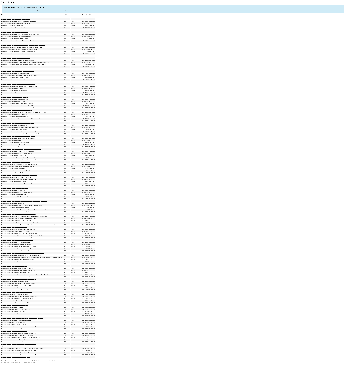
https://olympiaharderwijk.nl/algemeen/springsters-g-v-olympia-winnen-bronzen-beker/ (19, 237)
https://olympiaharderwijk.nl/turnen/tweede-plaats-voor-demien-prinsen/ (16, 300)
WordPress (28, 10)
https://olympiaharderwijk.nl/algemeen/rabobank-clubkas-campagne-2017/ (17, 153)
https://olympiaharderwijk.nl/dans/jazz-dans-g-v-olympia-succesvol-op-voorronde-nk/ (19, 75)
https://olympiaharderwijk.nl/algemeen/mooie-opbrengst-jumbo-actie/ (15, 242)
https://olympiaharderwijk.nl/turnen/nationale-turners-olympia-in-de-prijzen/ (17, 103)
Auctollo (68, 10)
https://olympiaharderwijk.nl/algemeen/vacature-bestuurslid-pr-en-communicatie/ (18, 138)
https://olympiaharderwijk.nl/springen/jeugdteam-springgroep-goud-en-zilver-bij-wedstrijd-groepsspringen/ (23, 339)
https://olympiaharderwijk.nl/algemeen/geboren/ (11, 313)
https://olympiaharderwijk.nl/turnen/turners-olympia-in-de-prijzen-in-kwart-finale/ (18, 40)
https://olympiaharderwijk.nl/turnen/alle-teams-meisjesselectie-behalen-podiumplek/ (18, 350)
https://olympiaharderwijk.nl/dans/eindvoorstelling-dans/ (13, 92)
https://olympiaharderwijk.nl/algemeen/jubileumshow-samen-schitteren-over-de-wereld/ (19, 146)
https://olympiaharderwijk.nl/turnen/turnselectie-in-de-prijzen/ (14, 331)
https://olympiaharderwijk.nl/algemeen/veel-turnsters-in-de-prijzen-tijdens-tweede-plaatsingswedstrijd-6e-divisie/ (24, 81)
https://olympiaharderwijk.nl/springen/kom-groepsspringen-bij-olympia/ (16, 23)
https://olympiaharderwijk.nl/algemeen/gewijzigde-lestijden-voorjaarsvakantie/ (17, 60)
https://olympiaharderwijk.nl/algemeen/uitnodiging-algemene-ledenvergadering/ (18, 71)
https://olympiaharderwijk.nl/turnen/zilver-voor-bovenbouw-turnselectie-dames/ (18, 328)
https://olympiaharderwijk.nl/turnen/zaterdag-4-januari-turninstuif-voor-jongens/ (18, 352)
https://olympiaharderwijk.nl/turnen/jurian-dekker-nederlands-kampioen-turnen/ (18, 84)
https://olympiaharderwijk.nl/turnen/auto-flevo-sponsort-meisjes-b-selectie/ (16, 29)
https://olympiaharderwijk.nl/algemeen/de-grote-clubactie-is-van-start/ (15, 315)
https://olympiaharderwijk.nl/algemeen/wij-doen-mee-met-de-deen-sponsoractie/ (18, 270)
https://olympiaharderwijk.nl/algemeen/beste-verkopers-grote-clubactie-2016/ (17, 105)
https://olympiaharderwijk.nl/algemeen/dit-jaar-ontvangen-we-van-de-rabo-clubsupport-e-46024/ (21, 235)
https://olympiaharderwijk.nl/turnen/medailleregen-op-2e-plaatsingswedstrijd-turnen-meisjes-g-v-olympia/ (23, 64)
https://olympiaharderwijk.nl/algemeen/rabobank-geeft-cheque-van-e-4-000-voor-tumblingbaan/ (21, 118)
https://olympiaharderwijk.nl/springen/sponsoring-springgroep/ (14, 188)
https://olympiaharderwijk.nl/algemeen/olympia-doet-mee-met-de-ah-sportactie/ (18, 151)
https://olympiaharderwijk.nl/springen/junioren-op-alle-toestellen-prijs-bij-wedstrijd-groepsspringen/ (22, 337)
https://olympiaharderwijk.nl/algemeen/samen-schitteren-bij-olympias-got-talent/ (18, 136)
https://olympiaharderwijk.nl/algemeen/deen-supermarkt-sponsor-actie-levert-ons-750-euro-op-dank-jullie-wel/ (24, 274)
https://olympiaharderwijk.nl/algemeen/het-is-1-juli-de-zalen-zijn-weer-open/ (17, 268)
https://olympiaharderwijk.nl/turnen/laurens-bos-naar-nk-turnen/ (14, 16)
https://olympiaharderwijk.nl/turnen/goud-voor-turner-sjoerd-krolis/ (15, 170)
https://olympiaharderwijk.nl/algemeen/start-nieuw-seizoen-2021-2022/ (16, 285)
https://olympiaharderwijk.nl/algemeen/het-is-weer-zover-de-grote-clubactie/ (17, 335)
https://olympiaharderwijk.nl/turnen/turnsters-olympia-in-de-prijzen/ (15, 116)
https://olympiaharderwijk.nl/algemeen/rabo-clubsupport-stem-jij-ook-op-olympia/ (18, 279)
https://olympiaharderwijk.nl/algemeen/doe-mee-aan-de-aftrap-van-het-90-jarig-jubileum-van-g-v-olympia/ (23, 112)
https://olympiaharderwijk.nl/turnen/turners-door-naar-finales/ (14, 129)
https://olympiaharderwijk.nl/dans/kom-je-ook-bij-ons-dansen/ (14, 27)
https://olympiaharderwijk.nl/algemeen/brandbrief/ (11, 287)
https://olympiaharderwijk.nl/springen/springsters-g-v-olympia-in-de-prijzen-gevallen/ (19, 86)
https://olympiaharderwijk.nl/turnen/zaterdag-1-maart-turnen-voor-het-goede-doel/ (18, 354)
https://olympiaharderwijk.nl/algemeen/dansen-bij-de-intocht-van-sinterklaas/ (17, 240)
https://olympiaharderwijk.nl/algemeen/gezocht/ (11, 140)
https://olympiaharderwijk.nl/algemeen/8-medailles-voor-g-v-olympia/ (16, 289)
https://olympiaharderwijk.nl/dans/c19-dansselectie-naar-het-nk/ (14, 294)
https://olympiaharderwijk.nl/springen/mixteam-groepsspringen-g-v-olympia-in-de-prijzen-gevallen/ (22, 318)
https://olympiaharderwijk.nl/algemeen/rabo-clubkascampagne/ (14, 196)
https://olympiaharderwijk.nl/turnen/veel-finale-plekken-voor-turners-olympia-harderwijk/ (20, 53)
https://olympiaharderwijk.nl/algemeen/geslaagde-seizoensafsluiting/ (15, 309)
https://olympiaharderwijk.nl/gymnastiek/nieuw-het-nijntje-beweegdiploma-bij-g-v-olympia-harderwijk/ (23, 45)
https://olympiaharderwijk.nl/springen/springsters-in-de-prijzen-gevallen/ (16, 292)
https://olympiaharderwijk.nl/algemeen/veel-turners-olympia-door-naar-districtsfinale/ (19, 66)
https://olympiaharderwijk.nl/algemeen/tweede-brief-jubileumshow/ (15, 142)
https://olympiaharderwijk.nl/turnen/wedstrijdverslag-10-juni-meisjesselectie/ (17, 144)
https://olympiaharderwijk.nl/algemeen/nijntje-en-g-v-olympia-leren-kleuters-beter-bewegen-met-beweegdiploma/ (25, 62)
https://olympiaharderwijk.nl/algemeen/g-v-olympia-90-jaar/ (13, 155)
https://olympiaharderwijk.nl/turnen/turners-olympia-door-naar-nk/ (15, 77)
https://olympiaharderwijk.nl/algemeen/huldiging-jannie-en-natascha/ (15, 272)
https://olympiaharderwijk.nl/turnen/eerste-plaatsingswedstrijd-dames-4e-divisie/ (18, 198)
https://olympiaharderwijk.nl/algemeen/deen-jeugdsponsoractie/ (14, 99)
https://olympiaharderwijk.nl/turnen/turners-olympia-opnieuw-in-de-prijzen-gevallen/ (19, 159)
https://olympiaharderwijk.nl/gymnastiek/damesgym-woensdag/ (14, 168)
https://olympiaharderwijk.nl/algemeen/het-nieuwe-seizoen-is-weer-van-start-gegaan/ (19, 21)
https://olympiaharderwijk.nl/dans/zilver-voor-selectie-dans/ (13, 324)
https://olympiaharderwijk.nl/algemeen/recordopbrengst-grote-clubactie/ (16, 320)
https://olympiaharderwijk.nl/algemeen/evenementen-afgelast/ (14, 266)
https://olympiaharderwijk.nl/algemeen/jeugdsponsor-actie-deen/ (14, 32)
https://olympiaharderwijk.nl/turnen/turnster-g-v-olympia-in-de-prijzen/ (16, 220)
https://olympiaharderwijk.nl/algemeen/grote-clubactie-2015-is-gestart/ (16, 36)
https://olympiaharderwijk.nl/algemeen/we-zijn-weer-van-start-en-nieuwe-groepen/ (18, 333)
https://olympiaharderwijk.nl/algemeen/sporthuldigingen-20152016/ (15, 90)
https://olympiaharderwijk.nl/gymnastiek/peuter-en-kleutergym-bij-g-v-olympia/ (18, 68)
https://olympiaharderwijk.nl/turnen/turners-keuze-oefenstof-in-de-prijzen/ (16, 110)
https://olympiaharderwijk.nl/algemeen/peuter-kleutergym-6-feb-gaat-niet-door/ (18, 51)
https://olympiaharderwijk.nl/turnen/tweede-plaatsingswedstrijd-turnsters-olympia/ (18, 166)
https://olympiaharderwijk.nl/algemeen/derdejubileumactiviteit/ (14, 125)
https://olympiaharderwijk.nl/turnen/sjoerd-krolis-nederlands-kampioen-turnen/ (17, 183)
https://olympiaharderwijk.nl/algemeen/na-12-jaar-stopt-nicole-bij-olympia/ (17, 211)
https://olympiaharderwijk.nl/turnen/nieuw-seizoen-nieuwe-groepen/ (15, 357)
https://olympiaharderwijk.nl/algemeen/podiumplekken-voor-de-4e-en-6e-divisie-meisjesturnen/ (21, 255)
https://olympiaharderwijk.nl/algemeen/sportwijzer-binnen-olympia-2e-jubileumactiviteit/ (19, 127)
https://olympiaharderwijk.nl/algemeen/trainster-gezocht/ (13, 79)
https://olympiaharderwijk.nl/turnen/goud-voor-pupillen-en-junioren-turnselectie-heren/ (19, 326)
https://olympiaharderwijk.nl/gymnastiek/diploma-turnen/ (13, 322)
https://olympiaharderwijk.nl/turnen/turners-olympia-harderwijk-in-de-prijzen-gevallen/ (19, 157)
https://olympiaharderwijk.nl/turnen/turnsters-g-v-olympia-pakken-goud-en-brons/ (18, 218)
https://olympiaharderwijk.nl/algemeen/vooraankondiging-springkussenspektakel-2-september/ (21, 149)
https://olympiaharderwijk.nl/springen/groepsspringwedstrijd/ (14, 194)
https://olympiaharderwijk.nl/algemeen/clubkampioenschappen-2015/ (15, 19)
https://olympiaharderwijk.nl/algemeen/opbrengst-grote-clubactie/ (15, 281)
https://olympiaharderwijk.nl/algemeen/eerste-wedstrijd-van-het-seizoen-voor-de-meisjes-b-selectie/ (22, 133)
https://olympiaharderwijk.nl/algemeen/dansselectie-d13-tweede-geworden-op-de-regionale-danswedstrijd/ (23, 209)
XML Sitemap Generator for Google (55, 10)
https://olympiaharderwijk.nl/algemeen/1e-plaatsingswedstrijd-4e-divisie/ (16, 244)
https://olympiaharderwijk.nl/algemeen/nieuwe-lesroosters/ (13, 190)
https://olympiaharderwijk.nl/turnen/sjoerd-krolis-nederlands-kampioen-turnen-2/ (18, 229)
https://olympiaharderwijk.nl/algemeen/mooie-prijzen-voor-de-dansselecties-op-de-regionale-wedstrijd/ (22, 253)
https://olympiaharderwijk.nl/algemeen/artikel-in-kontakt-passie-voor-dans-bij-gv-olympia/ (20, 34)
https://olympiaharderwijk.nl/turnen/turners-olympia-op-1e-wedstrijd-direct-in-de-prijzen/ (20, 341)
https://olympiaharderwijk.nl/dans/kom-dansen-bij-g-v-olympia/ (14, 97)
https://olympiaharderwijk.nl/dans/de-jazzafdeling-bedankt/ (13, 172)
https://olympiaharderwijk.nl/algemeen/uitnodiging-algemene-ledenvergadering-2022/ (19, 296)
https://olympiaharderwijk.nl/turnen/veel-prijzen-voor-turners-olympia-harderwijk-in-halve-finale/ (21, 47)
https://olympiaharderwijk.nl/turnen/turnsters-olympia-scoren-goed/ (15, 207)
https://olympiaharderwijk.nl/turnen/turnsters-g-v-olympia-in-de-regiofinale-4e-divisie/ (19, 222)
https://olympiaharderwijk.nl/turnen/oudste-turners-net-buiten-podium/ (16, 346)
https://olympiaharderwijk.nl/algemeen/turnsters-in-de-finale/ (14, 227)
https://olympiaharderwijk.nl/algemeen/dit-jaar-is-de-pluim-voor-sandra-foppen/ (18, 298)
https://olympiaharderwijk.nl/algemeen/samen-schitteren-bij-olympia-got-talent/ (17, 123)
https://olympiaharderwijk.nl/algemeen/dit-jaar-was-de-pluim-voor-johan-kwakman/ (18, 276)
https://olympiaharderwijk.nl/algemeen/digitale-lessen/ (12, 261)
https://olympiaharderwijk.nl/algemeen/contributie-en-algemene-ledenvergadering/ (18, 283)
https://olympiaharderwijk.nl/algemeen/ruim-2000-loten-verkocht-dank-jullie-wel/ (18, 246)
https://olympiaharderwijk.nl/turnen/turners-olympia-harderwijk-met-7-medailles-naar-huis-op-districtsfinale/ (24, 216)
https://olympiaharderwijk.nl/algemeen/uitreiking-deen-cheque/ (14, 38)
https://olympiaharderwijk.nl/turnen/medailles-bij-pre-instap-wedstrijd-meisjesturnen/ (19, 175)
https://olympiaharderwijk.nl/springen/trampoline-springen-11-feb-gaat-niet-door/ (18, 55)
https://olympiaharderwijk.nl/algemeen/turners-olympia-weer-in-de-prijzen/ (17, 250)
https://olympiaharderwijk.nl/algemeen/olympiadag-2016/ (13, 88)
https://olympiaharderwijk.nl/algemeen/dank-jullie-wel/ (12, 203)
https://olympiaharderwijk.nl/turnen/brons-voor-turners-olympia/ (14, 305)
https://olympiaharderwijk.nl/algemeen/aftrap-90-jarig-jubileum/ (14, 114)
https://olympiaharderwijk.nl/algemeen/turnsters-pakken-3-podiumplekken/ (17, 248)
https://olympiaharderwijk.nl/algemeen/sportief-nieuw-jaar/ (13, 42)
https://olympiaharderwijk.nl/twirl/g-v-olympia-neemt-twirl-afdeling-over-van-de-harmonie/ (20, 302)
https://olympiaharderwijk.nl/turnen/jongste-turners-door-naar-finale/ (15, 58)
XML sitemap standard (38, 7)
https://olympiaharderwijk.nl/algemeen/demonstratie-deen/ (13, 101)
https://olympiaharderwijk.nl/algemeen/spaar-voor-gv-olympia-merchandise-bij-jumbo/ (19, 233)
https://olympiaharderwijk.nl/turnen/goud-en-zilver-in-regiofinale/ (15, 231)
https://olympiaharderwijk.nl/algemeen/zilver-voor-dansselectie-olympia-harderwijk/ (18, 214)
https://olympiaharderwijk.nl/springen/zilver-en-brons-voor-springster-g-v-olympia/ (18, 179)
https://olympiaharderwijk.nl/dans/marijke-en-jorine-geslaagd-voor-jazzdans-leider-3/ (19, 49)
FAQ (25, 362)
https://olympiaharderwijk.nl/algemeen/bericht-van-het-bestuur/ (14, 181)
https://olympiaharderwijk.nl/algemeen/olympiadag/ (12, 307)
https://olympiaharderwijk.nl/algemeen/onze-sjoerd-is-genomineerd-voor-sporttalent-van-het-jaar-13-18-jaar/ (24, 201)
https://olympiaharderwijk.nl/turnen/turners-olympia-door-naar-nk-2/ (15, 162)
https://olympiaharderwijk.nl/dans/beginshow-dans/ (12, 25)
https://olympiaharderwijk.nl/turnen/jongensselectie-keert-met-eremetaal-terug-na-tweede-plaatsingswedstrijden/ (24, 348)
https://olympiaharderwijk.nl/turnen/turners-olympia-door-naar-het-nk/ (16, 177)
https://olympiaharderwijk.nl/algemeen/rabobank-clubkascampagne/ (15, 73)
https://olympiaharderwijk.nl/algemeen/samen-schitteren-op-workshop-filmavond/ (18, 131)
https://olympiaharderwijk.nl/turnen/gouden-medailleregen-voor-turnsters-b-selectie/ (18, 344)
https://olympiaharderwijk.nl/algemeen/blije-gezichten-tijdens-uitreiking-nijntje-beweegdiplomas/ (21, 205)
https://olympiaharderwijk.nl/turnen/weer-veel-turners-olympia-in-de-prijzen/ (17, 107)
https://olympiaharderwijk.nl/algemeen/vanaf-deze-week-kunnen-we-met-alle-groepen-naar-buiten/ (22, 263)
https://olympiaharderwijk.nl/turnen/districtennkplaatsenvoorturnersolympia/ (17, 120)
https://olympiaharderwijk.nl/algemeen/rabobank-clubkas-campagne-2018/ (17, 192)
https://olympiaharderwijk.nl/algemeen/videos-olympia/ (12, 94)
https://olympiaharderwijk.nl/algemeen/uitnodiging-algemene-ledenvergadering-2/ (18, 259)
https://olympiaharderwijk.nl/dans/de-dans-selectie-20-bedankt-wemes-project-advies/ (19, 164)
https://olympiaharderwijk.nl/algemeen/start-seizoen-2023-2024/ (14, 311)
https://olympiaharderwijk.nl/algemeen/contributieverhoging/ (14, 185)
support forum (32, 362)
